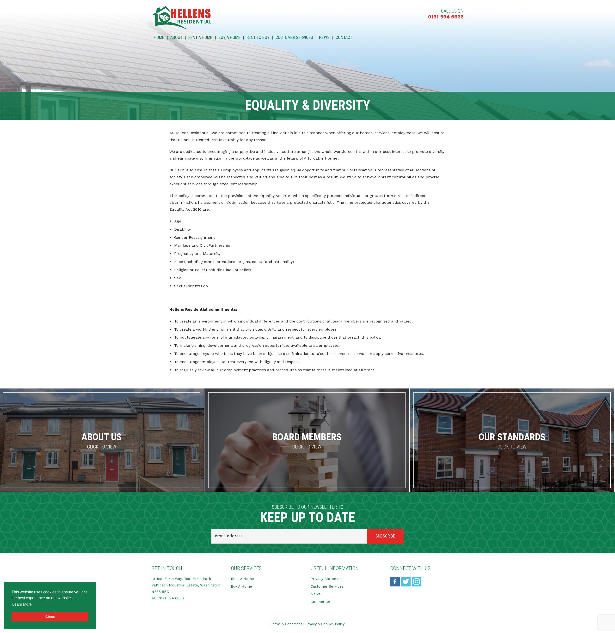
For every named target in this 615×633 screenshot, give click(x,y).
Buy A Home (229, 37)
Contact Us (320, 602)
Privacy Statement (327, 579)
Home (159, 37)
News (324, 37)
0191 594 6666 (446, 17)
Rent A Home (200, 37)
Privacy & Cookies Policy (324, 624)
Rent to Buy (258, 37)
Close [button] (50, 617)
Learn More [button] (22, 604)
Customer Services (294, 37)
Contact (344, 37)
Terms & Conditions (286, 624)
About (176, 37)
